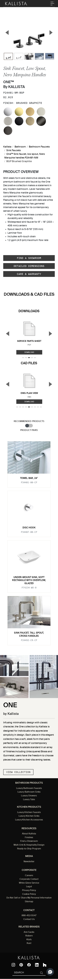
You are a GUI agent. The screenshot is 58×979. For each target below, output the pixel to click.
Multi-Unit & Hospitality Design (29, 845)
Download (29, 352)
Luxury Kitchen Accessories (29, 820)
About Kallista (29, 834)
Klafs (29, 940)
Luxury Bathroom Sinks (29, 792)
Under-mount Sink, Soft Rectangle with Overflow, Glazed (29, 580)
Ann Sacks (29, 932)
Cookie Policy (29, 894)
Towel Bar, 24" (29, 478)
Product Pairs (29, 430)
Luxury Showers (29, 796)
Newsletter (29, 862)
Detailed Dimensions (29, 266)
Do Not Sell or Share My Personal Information (29, 898)
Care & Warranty (29, 274)
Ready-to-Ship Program (29, 849)
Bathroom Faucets (39, 147)
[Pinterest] (21, 965)
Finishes (29, 837)
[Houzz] (44, 965)
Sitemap (29, 902)
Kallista (7, 147)
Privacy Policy (29, 890)
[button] (50, 972)
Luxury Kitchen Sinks (29, 816)
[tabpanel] (29, 541)
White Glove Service (29, 883)
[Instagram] (13, 965)
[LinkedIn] (37, 965)
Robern (29, 936)
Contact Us (29, 919)
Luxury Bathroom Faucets (29, 788)
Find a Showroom (29, 258)
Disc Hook (29, 528)
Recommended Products (29, 421)
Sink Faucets (13, 150)
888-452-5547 (29, 916)
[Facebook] (29, 965)
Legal (29, 887)
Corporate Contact (29, 879)
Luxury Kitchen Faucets (29, 812)
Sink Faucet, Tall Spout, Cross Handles (29, 634)
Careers (29, 875)
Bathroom (20, 147)
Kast (29, 943)
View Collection (18, 772)
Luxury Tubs (29, 800)
